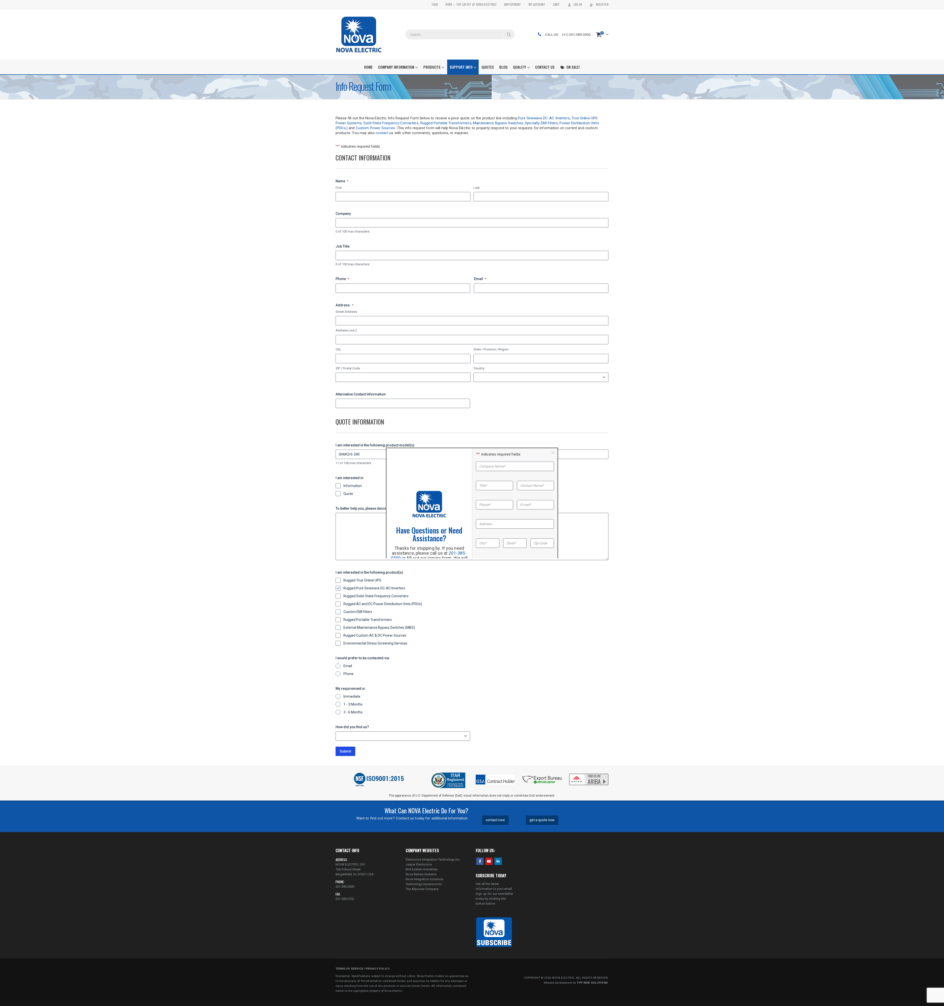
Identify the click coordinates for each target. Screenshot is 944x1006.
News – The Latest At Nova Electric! (470, 4)
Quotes (488, 67)
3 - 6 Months (353, 712)
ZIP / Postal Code (348, 368)
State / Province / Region (490, 349)
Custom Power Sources (375, 128)
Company (343, 214)
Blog (503, 67)
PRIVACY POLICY (378, 968)
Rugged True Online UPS (362, 580)
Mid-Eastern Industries (421, 869)
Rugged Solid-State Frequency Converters (376, 596)
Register (602, 4)
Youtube (489, 861)
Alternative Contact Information (361, 394)
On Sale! (573, 67)
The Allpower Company (422, 889)
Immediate (351, 696)
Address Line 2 (346, 330)
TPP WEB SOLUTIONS (592, 982)
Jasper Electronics (419, 864)
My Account (537, 4)
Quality (519, 67)
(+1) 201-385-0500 (576, 34)
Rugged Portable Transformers (445, 123)
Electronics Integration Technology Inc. (433, 859)
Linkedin (498, 861)
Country (478, 368)
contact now (495, 820)
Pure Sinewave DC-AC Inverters (544, 118)
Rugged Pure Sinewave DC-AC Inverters (374, 588)
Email (480, 279)
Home (368, 67)
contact (382, 133)
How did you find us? (352, 727)
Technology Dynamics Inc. (424, 884)
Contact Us (545, 67)
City (338, 349)
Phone (342, 279)
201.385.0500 (345, 886)
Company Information (396, 67)
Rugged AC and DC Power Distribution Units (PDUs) (382, 604)
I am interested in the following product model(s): (375, 445)
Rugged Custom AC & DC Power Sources (374, 635)
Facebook (480, 861)
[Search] (509, 34)
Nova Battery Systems (421, 874)
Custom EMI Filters (357, 612)
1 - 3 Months (353, 704)
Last (476, 187)
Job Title (343, 246)
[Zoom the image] (588, 774)
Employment (512, 4)
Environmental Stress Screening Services (375, 643)
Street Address (346, 312)
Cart (556, 4)
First (339, 187)
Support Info (461, 67)
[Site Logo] (359, 34)
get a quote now (542, 820)
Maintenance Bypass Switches (498, 123)
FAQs (435, 4)
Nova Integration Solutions (424, 879)
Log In (578, 4)
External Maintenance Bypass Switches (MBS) (379, 627)
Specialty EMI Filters (541, 123)
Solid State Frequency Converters (390, 123)
